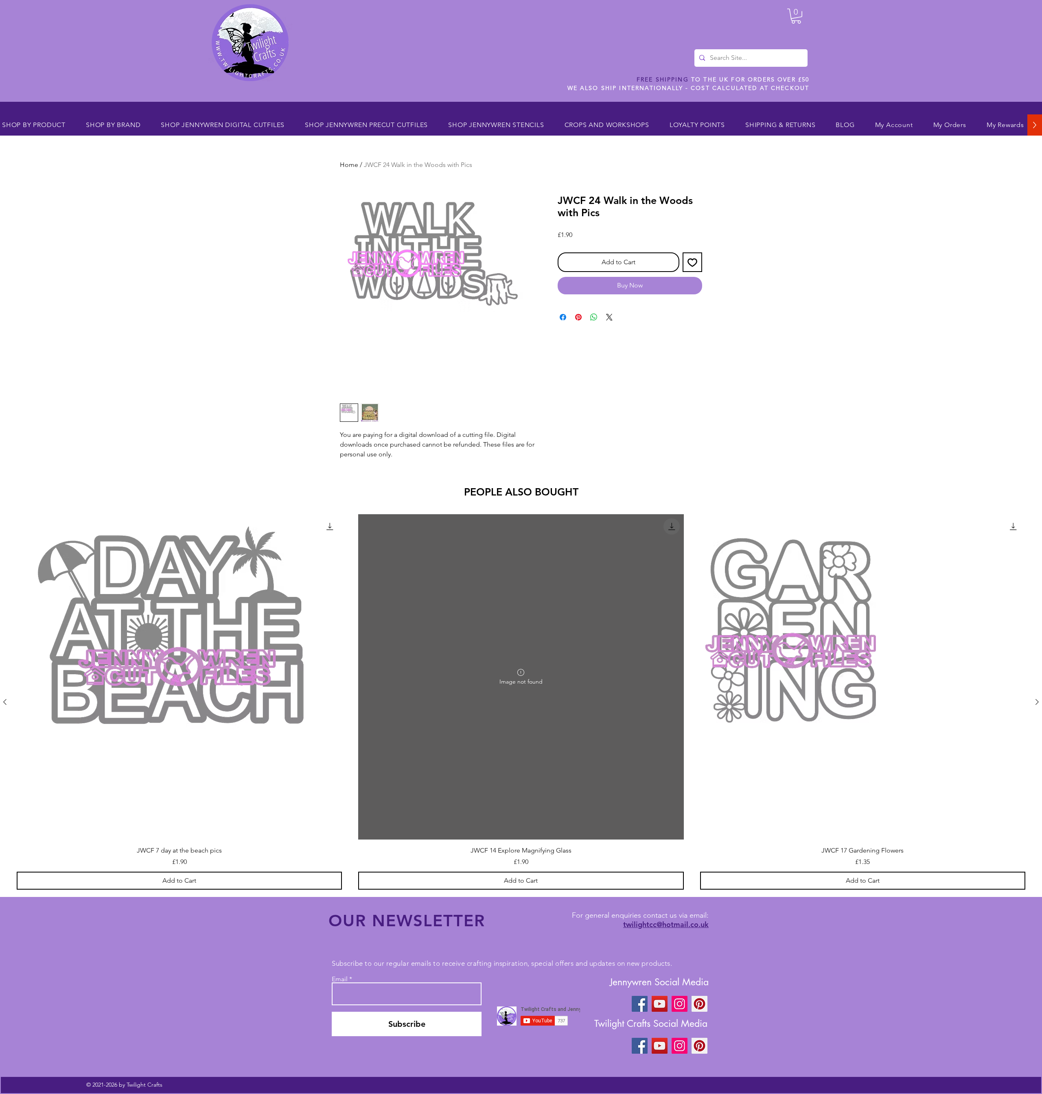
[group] (521, 702)
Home (349, 165)
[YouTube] (660, 1004)
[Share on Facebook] (563, 317)
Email (340, 979)
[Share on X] (609, 317)
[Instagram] (679, 1004)
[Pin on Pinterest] (578, 317)
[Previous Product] (5, 702)
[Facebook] (640, 1004)
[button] (796, 16)
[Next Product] (1037, 702)
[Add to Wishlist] (692, 262)
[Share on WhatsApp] (594, 317)
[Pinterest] (699, 1004)
